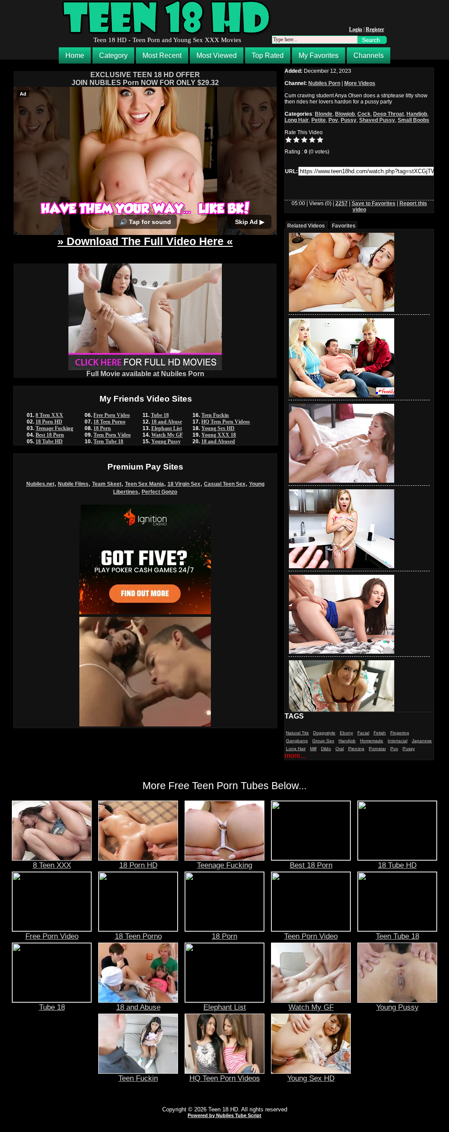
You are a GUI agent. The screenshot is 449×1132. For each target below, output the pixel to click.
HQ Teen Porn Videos (225, 422)
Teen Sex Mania (144, 484)
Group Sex (323, 740)
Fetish (380, 732)
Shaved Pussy (377, 120)
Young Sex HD (218, 428)
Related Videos (306, 226)
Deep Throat (388, 114)
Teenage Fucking (54, 428)
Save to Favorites (374, 203)
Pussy (348, 120)
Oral (339, 748)
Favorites (344, 226)
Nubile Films (73, 484)
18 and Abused (218, 441)
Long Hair (297, 120)
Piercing (356, 748)
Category (113, 55)
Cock (364, 114)
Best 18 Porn (50, 435)
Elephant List (166, 428)
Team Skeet (106, 484)
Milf (313, 748)
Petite (318, 120)
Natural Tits (297, 732)
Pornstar (377, 748)
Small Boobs (413, 120)
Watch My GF (167, 435)
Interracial (397, 740)
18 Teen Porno (109, 422)
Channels (368, 55)
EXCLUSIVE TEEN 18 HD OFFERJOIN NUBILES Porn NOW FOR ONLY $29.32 (145, 78)
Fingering (399, 732)
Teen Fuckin (215, 415)
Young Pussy (166, 441)
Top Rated (268, 55)
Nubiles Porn (324, 83)
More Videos (359, 83)
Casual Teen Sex (225, 484)
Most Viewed (216, 55)
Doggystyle (324, 732)
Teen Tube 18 (108, 441)
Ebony (346, 732)
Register (375, 29)
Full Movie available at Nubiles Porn (145, 373)
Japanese (422, 740)
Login (355, 29)
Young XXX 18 (218, 435)
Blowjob (345, 114)
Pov (333, 120)
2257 (341, 203)
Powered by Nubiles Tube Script (224, 1115)
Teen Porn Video (112, 435)
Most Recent (162, 55)
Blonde (323, 114)
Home (74, 55)
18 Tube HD (49, 441)
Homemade (371, 740)
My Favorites (319, 55)
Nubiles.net (40, 484)
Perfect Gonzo (159, 492)
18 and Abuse (166, 422)
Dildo (326, 748)
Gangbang (297, 740)
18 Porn (102, 428)
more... (295, 755)
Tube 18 (160, 415)
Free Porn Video (111, 415)
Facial (363, 732)
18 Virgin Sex (183, 484)
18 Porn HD (49, 422)
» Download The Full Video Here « (145, 241)
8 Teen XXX (49, 415)
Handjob (416, 114)
